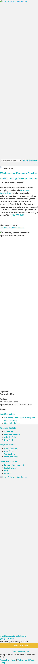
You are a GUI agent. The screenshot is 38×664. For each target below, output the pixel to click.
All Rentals (8, 431)
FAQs (6, 470)
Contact (7, 473)
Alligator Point (10, 437)
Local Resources (11, 456)
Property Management (14, 465)
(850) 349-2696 (30, 160)
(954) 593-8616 (17, 215)
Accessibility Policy (8, 659)
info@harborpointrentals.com (13, 636)
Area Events (9, 451)
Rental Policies (10, 467)
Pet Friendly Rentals (12, 434)
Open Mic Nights (12, 423)
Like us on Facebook (20, 651)
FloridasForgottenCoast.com (12, 227)
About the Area (10, 448)
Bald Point (8, 439)
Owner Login (20, 645)
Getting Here (9, 454)
